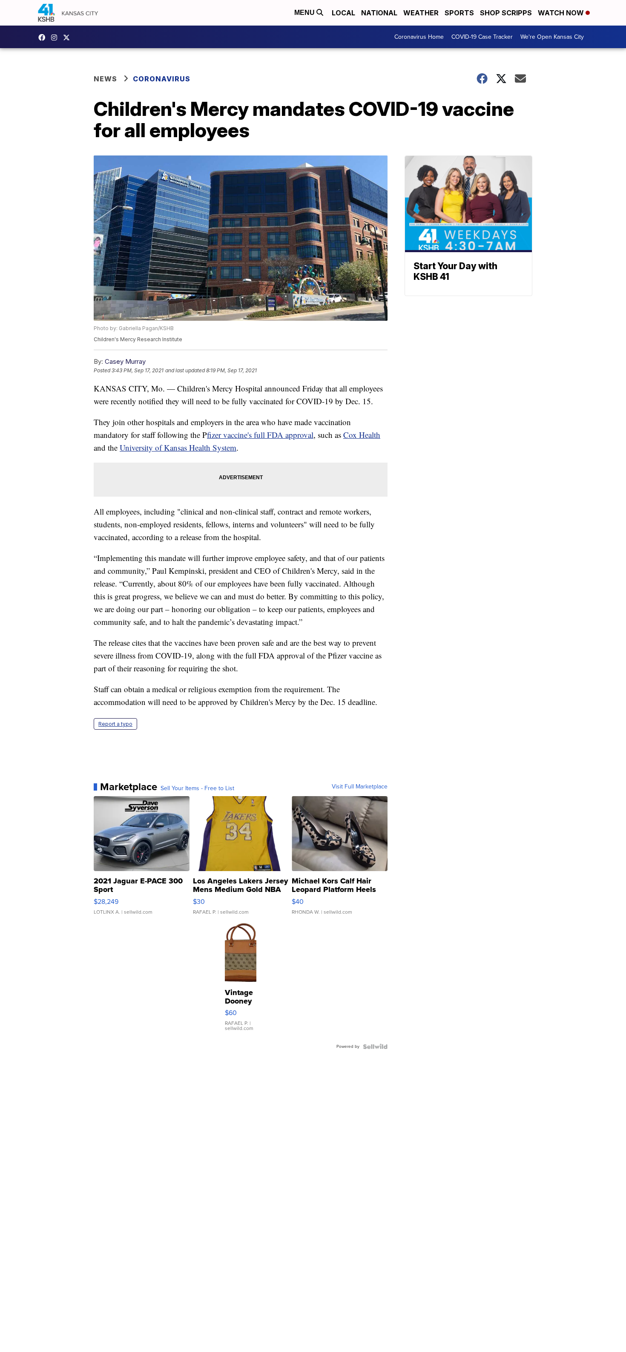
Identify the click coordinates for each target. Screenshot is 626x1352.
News (105, 79)
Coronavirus (161, 79)
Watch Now (562, 13)
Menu (305, 12)
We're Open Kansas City (552, 36)
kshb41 (43, 37)
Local (343, 13)
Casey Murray (125, 361)
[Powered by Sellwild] (375, 1047)
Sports (459, 13)
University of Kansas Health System (178, 447)
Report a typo (115, 724)
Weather (421, 13)
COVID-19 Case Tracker (482, 36)
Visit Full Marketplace (360, 787)
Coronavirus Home (419, 36)
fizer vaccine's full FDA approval (260, 434)
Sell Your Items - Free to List (197, 788)
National (379, 13)
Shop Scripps (506, 13)
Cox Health (361, 434)
